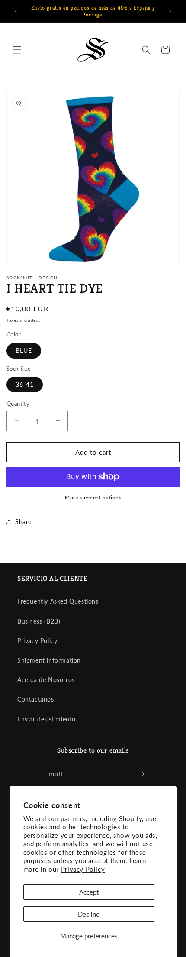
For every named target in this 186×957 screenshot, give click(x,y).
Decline (88, 914)
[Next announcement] (170, 11)
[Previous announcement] (16, 11)
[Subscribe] (141, 774)
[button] (17, 49)
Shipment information (49, 660)
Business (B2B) (38, 621)
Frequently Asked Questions (58, 601)
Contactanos (35, 699)
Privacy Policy (83, 869)
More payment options (93, 497)
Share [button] (23, 521)
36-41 (25, 384)
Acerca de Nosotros (46, 679)
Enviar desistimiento (46, 719)
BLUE (24, 350)
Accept (89, 892)
